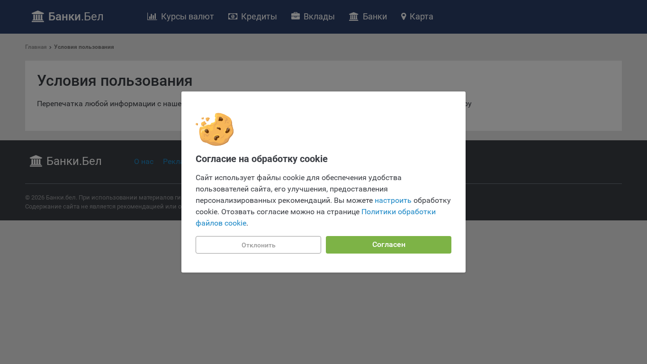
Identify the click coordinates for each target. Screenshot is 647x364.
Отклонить (259, 245)
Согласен (388, 244)
